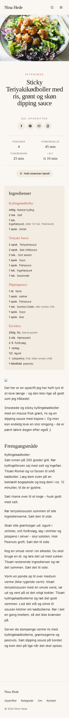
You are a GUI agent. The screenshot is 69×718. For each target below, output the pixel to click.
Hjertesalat (24, 337)
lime (21, 317)
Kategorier (27, 700)
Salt (19, 215)
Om (40, 700)
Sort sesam (25, 254)
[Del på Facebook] (21, 126)
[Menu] (61, 7)
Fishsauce (25, 265)
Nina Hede (13, 7)
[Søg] (52, 7)
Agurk (17, 353)
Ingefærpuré (16, 223)
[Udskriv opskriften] (48, 126)
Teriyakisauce (28, 244)
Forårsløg (20, 342)
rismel (22, 229)
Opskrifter (10, 700)
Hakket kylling (25, 209)
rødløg (15, 348)
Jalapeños (18, 358)
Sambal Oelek (25, 306)
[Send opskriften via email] (39, 126)
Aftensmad (34, 74)
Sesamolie (23, 275)
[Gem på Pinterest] (30, 126)
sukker (23, 296)
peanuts (28, 363)
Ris (18, 332)
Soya (22, 260)
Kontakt (51, 700)
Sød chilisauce (28, 249)
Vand (18, 291)
